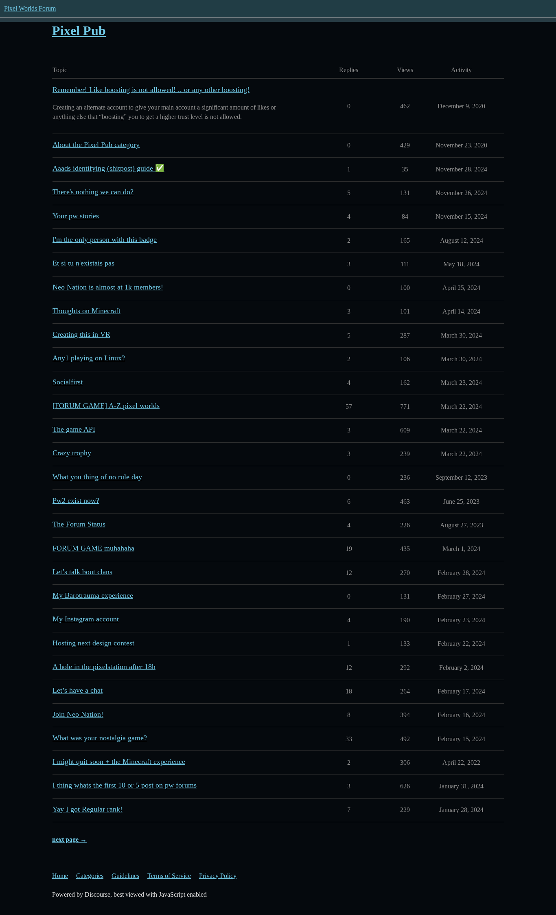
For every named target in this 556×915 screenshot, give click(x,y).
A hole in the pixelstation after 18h (104, 667)
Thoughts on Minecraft (86, 311)
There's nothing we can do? (93, 192)
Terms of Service (169, 875)
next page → (69, 839)
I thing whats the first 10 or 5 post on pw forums (125, 785)
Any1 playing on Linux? (89, 358)
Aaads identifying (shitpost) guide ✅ (108, 168)
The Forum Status (79, 524)
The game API (74, 429)
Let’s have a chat (78, 690)
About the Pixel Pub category (96, 144)
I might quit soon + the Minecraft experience (119, 761)
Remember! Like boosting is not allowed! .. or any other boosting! (151, 90)
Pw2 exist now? (76, 500)
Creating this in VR (81, 334)
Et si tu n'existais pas (83, 263)
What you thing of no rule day (97, 477)
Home (60, 875)
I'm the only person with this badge (105, 239)
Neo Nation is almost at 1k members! (108, 287)
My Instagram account (86, 619)
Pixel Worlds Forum (30, 8)
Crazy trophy (72, 453)
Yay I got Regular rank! (88, 809)
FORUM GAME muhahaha (93, 548)
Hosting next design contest (93, 643)
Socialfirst (68, 382)
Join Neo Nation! (78, 714)
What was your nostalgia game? (100, 738)
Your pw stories (76, 216)
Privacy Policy (217, 875)
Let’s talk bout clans (82, 572)
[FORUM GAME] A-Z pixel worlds (106, 406)
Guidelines (125, 875)
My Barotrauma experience (93, 595)
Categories (89, 875)
